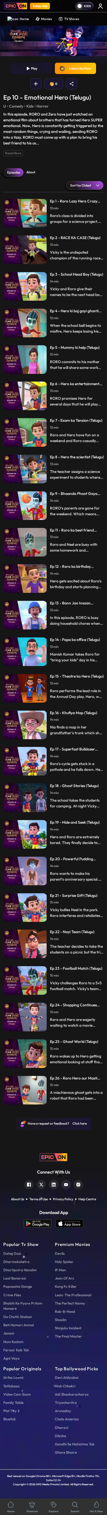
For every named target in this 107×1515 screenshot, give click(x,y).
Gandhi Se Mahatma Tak (75, 1444)
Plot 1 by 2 (11, 1411)
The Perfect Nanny (70, 1303)
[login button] (100, 6)
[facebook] (29, 1184)
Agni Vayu (11, 1358)
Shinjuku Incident (68, 1328)
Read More (13, 153)
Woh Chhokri (65, 1386)
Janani (8, 1333)
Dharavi (61, 1427)
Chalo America (67, 1419)
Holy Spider (64, 1261)
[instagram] (78, 1184)
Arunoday (63, 1411)
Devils (60, 1253)
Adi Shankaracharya (72, 1394)
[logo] (53, 1157)
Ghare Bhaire (66, 1452)
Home (24, 19)
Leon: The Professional (73, 1295)
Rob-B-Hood (65, 1311)
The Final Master (68, 1336)
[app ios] (69, 1223)
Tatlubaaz (11, 1386)
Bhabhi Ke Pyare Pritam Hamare (22, 1306)
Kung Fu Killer (66, 1286)
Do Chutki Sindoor (17, 1316)
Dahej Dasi (12, 1253)
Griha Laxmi (13, 1377)
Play (33, 68)
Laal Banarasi (14, 1278)
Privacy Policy (63, 1199)
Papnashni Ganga (17, 1286)
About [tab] (30, 172)
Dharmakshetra (16, 1261)
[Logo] (15, 6)
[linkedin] (53, 1184)
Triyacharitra (66, 1402)
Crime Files (12, 1295)
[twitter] (41, 1184)
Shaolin (60, 1319)
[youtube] (66, 1184)
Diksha (60, 1436)
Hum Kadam (13, 1341)
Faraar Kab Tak (16, 1350)
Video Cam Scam (17, 1394)
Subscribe (40, 6)
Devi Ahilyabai (66, 1377)
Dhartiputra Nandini (19, 1270)
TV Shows (71, 19)
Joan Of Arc (64, 1278)
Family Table (13, 1402)
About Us (17, 1199)
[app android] (40, 1223)
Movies (46, 19)
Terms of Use (38, 1199)
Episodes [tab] (13, 172)
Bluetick (9, 1419)
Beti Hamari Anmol (18, 1325)
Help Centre (87, 1199)
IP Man (60, 1270)
